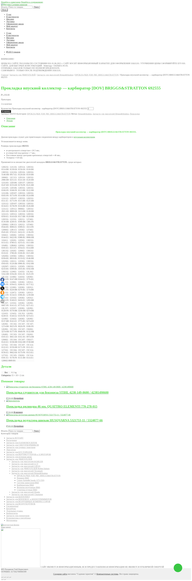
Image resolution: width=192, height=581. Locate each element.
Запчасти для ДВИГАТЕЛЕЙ (23, 75)
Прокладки (135, 114)
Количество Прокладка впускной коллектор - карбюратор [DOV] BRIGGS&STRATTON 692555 (44, 108)
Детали (9, 121)
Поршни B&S (23, 478)
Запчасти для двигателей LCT (24, 464)
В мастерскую (12, 17)
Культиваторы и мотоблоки (18, 518)
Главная (4, 75)
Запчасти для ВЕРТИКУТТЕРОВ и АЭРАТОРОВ (28, 454)
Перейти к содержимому (32, 2)
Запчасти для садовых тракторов (20, 447)
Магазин (10, 19)
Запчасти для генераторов (17, 516)
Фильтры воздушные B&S (28, 487)
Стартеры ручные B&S (27, 490)
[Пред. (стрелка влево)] (2, 579)
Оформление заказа (15, 24)
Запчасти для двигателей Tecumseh (27, 471)
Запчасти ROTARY (15, 438)
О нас (8, 14)
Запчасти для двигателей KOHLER (27, 461)
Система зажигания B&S (28, 483)
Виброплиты (12, 513)
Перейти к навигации (11, 2)
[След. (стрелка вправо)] (5, 579)
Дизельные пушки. (14, 511)
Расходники (11, 440)
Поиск (36, 7)
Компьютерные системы (107, 574)
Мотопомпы (11, 520)
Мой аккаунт (12, 26)
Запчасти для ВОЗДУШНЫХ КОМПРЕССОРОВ (28, 501)
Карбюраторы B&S (25, 485)
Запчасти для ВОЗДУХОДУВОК (20, 504)
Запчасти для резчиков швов (19, 457)
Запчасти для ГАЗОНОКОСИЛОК (21, 443)
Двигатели (11, 450)
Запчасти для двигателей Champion (27, 494)
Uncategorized (12, 506)
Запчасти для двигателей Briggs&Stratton (55, 75)
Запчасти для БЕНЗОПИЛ (18, 497)
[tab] (98, 118)
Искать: (4, 7)
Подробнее (19, 398)
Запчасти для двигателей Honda (25, 492)
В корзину (6, 111)
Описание (10, 118)
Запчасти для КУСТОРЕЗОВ (19, 452)
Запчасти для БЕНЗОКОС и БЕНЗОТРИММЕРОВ (29, 499)
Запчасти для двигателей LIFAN (25, 466)
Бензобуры (11, 508)
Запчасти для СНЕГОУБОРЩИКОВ (22, 445)
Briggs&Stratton (85, 114)
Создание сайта (60, 574)
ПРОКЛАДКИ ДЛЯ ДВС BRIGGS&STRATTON (97, 75)
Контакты (10, 28)
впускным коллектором (84, 137)
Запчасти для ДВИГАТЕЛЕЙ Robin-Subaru (30, 468)
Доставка (10, 21)
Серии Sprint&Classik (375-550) (30, 480)
